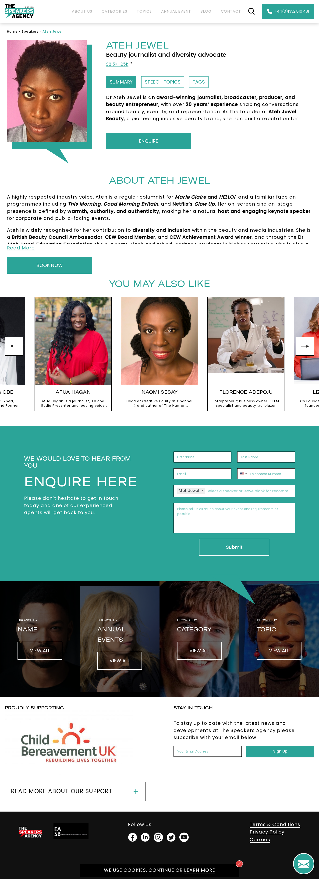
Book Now (49, 265)
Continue (161, 870)
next (305, 346)
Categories (115, 11)
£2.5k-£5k (117, 64)
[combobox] (242, 474)
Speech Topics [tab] (163, 82)
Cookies (260, 839)
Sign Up (280, 751)
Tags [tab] (199, 82)
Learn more (199, 870)
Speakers (30, 31)
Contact (231, 11)
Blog (205, 11)
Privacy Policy (267, 832)
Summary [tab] (121, 82)
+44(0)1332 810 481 (292, 11)
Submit (234, 547)
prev (14, 346)
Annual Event (176, 11)
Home (12, 31)
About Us (82, 11)
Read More (21, 248)
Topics (144, 11)
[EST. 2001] (19, 19)
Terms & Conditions (275, 824)
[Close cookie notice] (239, 863)
